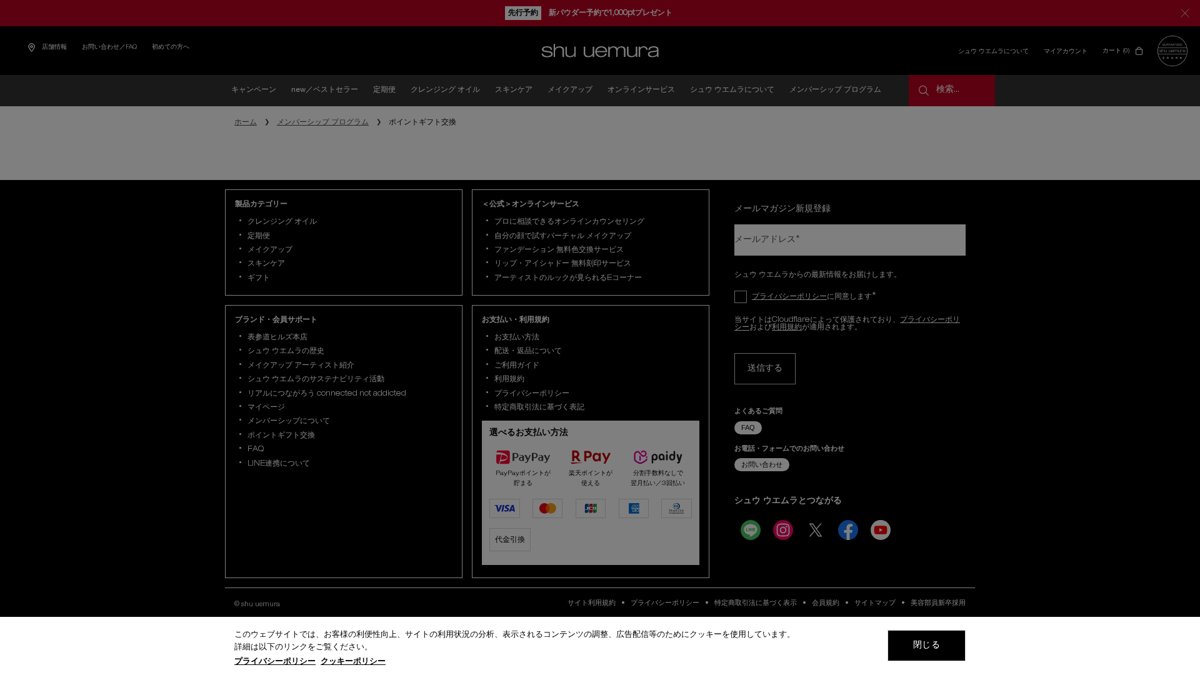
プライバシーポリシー (275, 662)
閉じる (926, 645)
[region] (600, 646)
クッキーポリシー (353, 662)
